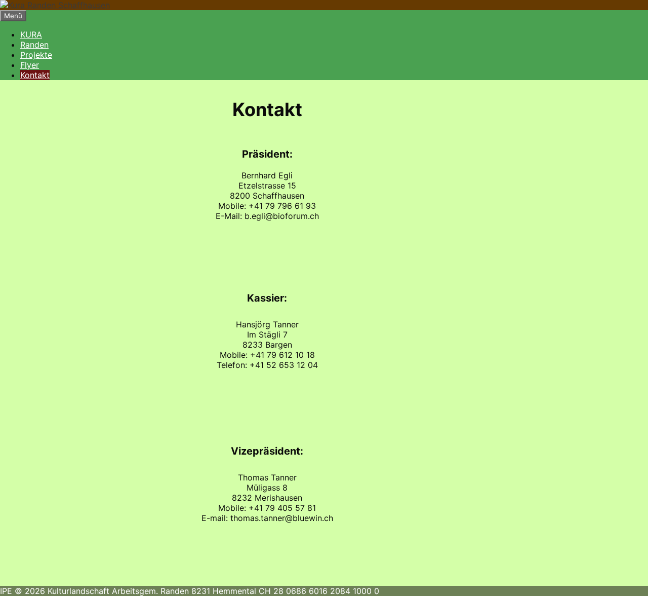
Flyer (29, 65)
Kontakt (35, 75)
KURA (31, 34)
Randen (34, 45)
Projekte (36, 55)
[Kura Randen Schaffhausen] (55, 5)
